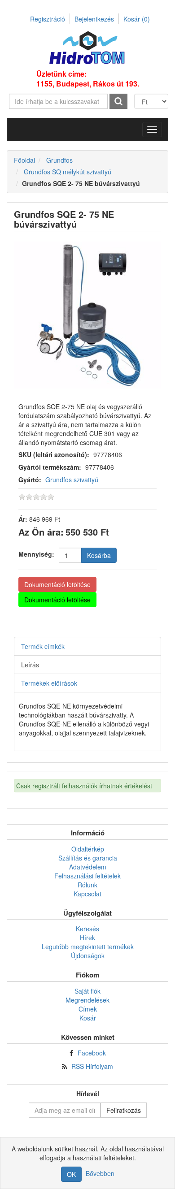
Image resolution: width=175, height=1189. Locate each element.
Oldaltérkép (87, 848)
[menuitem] (87, 848)
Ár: (22, 519)
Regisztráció (47, 18)
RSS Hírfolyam (92, 1066)
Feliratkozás (123, 1110)
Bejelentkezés (94, 18)
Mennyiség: (36, 553)
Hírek (87, 937)
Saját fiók (87, 990)
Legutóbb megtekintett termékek (88, 946)
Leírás (30, 664)
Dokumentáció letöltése (57, 584)
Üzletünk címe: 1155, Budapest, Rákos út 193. (87, 79)
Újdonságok (88, 955)
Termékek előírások (49, 683)
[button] (152, 129)
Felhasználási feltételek (87, 875)
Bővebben (100, 1173)
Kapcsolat (87, 893)
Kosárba (99, 555)
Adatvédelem (87, 866)
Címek (88, 1008)
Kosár (136, 18)
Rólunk (87, 884)
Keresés (87, 928)
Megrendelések (87, 999)
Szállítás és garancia (87, 857)
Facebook (92, 1052)
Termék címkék (43, 646)
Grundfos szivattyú (71, 479)
